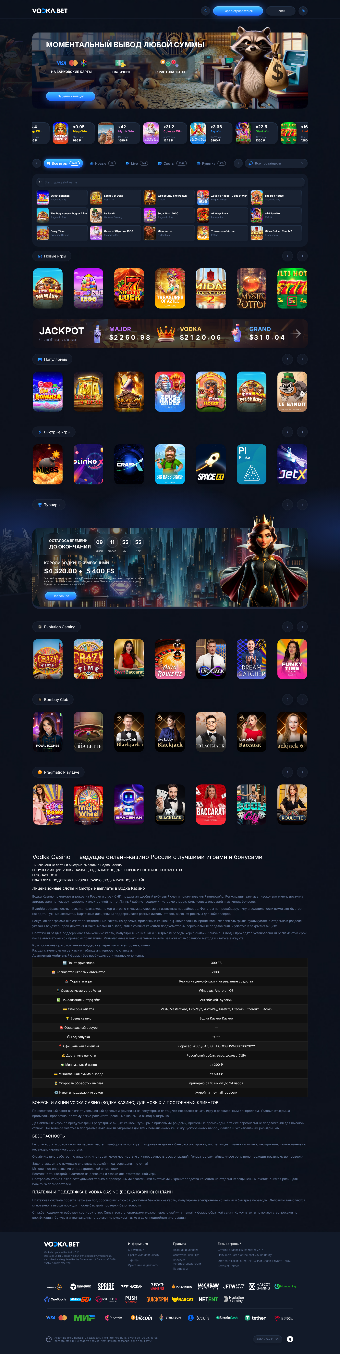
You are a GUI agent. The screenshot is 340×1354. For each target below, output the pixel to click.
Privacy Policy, (281, 1260)
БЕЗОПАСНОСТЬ (45, 875)
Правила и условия (186, 1249)
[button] (36, 163)
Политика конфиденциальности (187, 1261)
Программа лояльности (144, 1254)
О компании (136, 1249)
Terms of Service (228, 1266)
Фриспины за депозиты (143, 1265)
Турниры (134, 1260)
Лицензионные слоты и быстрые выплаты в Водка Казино (77, 865)
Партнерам (180, 1268)
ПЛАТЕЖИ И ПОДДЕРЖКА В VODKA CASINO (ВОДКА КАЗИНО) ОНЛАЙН (88, 880)
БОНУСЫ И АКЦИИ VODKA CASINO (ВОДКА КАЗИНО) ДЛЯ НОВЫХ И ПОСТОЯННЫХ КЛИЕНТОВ (107, 870)
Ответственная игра (186, 1254)
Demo (47, 311)
